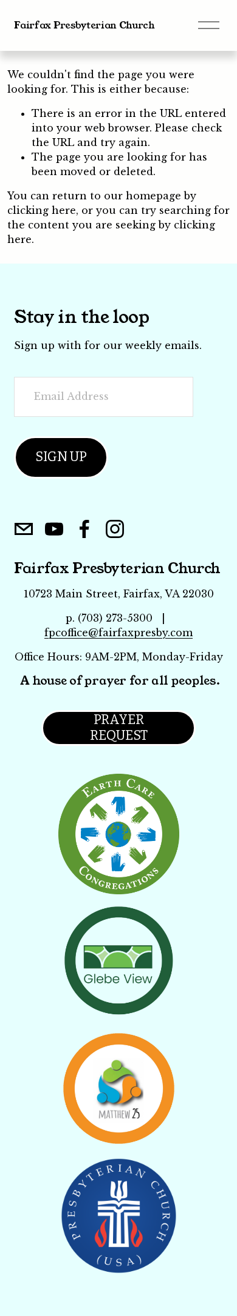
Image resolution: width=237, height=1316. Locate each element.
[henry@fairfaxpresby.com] (23, 529)
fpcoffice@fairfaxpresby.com (118, 632)
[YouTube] (54, 529)
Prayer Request (119, 727)
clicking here (41, 210)
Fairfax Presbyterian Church (84, 25)
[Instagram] (115, 529)
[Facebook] (84, 529)
